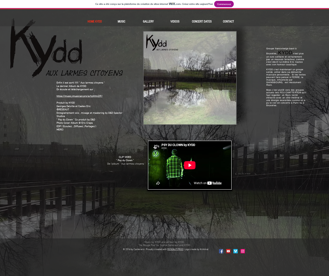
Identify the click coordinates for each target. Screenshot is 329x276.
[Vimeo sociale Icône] (235, 251)
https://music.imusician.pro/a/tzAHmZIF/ (79, 96)
